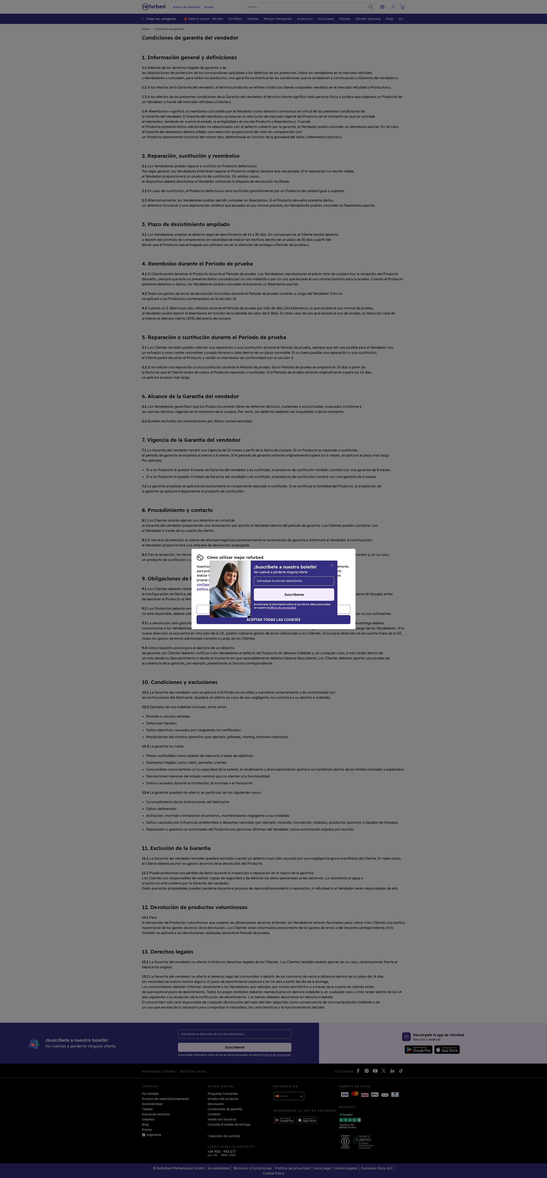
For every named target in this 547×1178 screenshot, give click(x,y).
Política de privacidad (307, 584)
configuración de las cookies (218, 584)
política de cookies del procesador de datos (229, 589)
